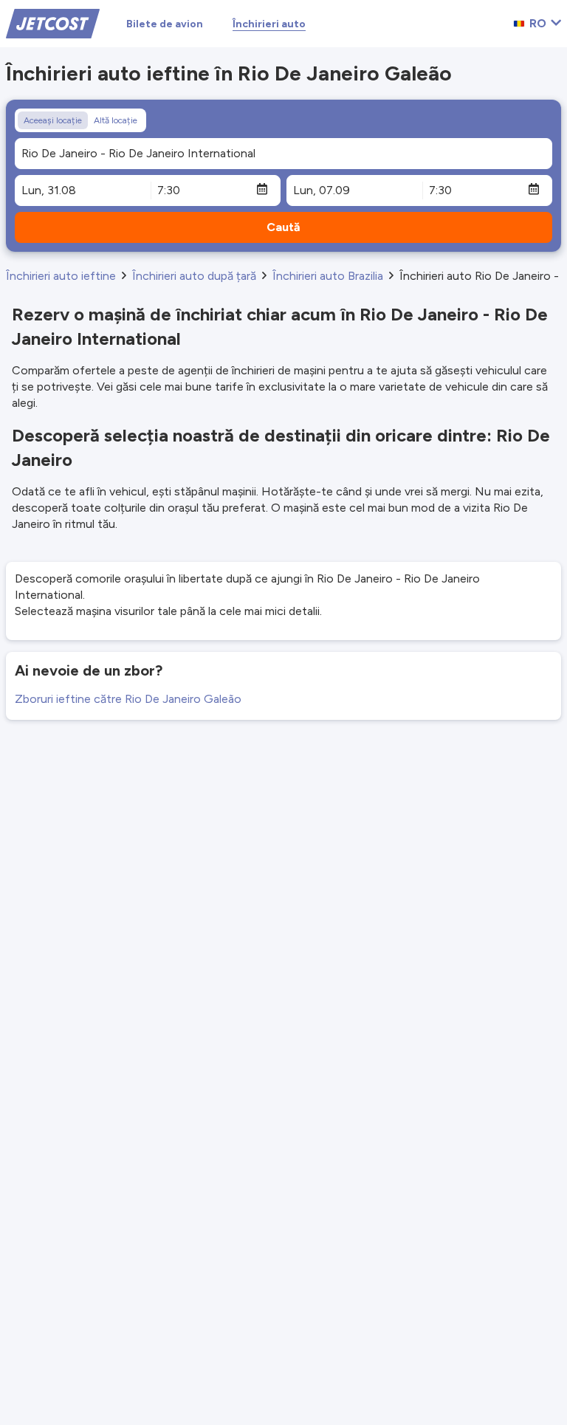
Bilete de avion (164, 24)
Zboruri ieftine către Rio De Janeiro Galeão (128, 699)
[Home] (53, 23)
